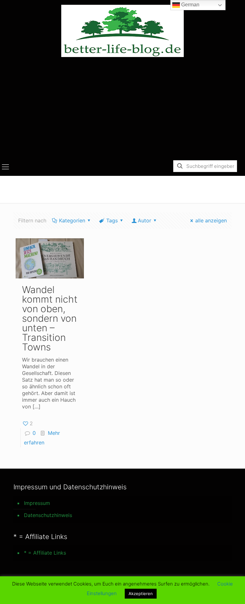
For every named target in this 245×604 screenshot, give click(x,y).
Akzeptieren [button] (141, 593)
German (189, 4)
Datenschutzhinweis (48, 515)
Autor (144, 220)
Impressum (37, 503)
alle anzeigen (211, 220)
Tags (112, 220)
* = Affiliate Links (45, 553)
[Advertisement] (122, 109)
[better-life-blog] (122, 31)
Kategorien (72, 220)
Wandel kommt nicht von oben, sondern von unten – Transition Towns (50, 318)
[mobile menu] (5, 166)
